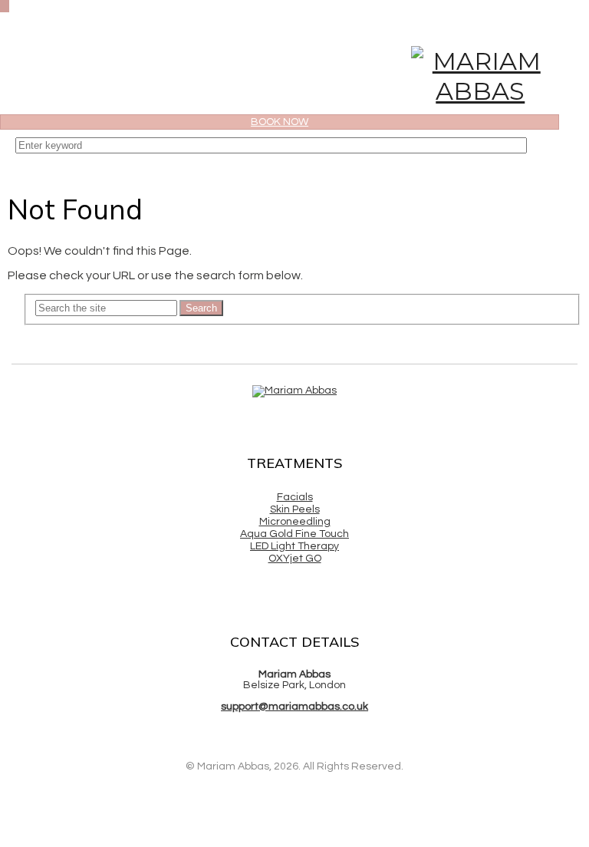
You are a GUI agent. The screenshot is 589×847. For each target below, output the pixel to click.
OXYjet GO (294, 558)
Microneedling (295, 521)
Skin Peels (295, 509)
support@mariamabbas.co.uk (294, 706)
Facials (295, 497)
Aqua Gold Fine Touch (294, 534)
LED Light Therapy (294, 546)
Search (201, 308)
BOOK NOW (279, 122)
